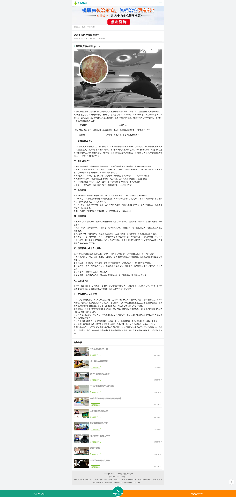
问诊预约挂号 (197, 494)
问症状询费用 (39, 494)
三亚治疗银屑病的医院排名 (102, 386)
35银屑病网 (101, 38)
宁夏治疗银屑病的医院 (100, 460)
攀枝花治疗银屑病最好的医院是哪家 (106, 398)
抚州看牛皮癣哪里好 (99, 361)
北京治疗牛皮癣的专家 (100, 435)
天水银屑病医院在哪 (99, 410)
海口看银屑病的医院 (99, 423)
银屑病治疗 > (92, 27)
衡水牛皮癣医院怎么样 (100, 373)
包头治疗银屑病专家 (99, 348)
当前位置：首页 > (80, 27)
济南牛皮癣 (95, 448)
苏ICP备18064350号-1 (118, 476)
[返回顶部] (231, 482)
